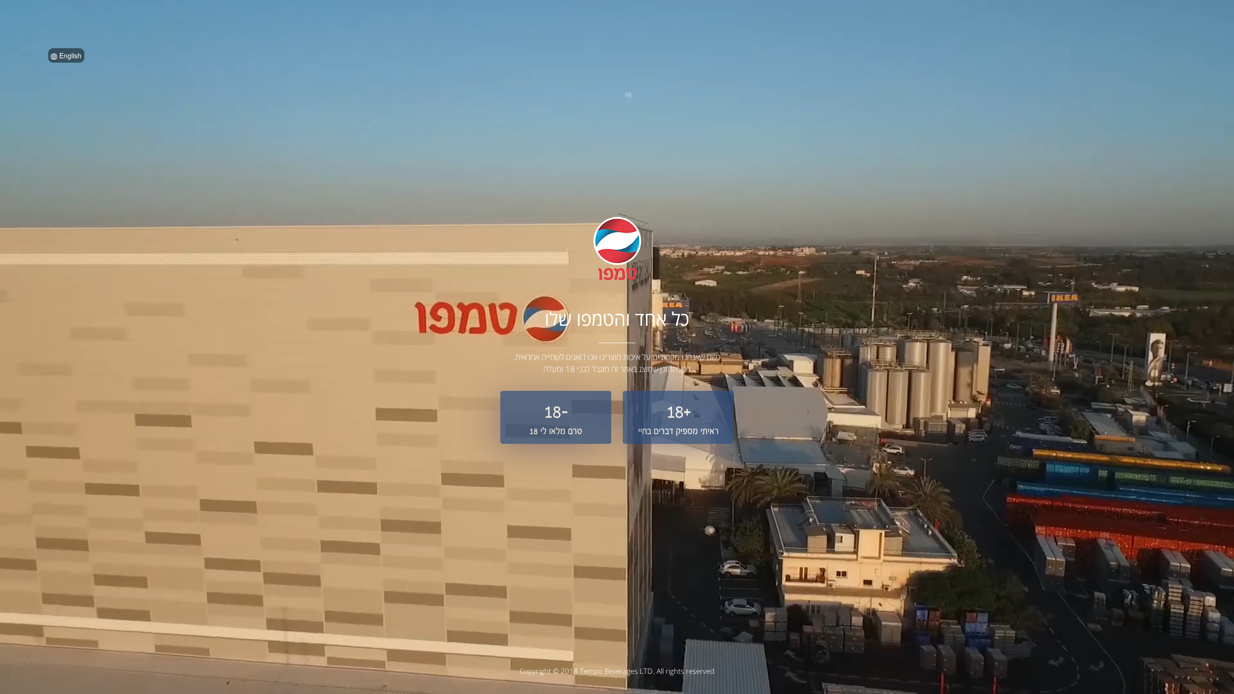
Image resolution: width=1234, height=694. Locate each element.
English (69, 55)
